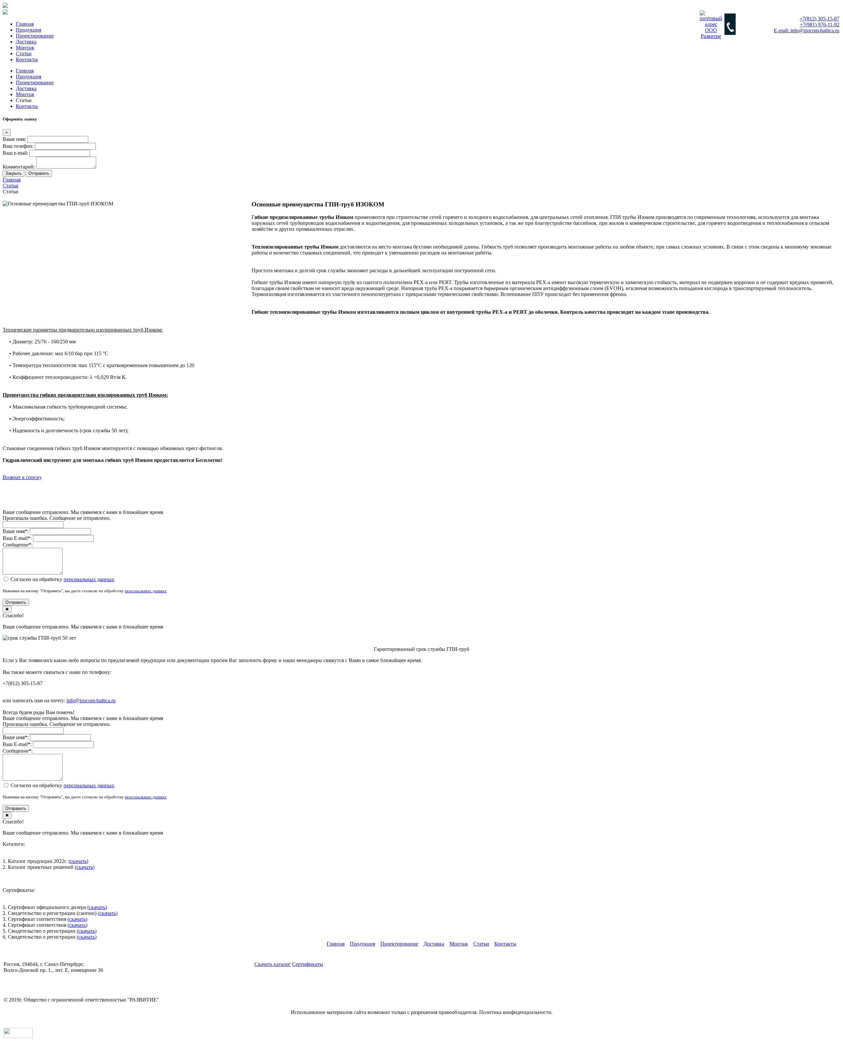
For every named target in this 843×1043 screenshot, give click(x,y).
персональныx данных (89, 579)
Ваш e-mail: (15, 153)
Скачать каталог (273, 964)
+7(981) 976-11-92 (23, 982)
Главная (25, 24)
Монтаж (25, 47)
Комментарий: (19, 167)
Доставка (26, 41)
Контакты (27, 59)
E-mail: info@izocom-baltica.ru (36, 988)
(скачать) (78, 861)
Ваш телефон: (18, 146)
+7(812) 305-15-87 (23, 976)
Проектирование (35, 36)
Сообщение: (18, 545)
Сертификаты (307, 964)
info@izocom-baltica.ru (91, 700)
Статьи (24, 53)
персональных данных (146, 590)
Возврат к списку (22, 477)
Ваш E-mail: (17, 538)
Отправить (38, 173)
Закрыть (13, 173)
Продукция (28, 30)
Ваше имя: (14, 139)
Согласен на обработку (61, 579)
